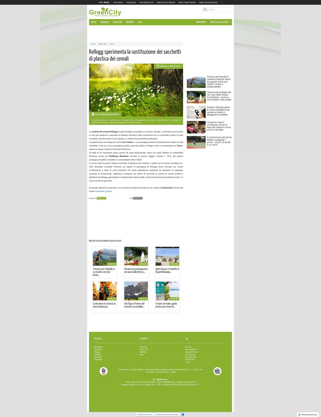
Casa (139, 22)
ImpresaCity (131, 2)
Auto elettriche (191, 349)
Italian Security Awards (208, 2)
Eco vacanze (190, 354)
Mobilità (130, 22)
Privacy (97, 352)
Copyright (98, 349)
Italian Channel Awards (166, 2)
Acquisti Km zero (191, 352)
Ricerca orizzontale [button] (219, 22)
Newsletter (201, 22)
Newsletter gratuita (103, 191)
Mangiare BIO (190, 357)
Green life (138, 198)
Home (93, 22)
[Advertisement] (160, 323)
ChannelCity (118, 2)
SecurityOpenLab (146, 2)
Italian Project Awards (187, 2)
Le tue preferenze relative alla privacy (166, 414)
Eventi (187, 362)
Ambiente (104, 22)
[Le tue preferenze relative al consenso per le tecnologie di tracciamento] (308, 414)
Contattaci (98, 357)
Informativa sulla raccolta (144, 414)
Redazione (98, 347)
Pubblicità (98, 354)
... (221, 2)
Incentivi (188, 347)
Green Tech (190, 359)
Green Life (117, 22)
